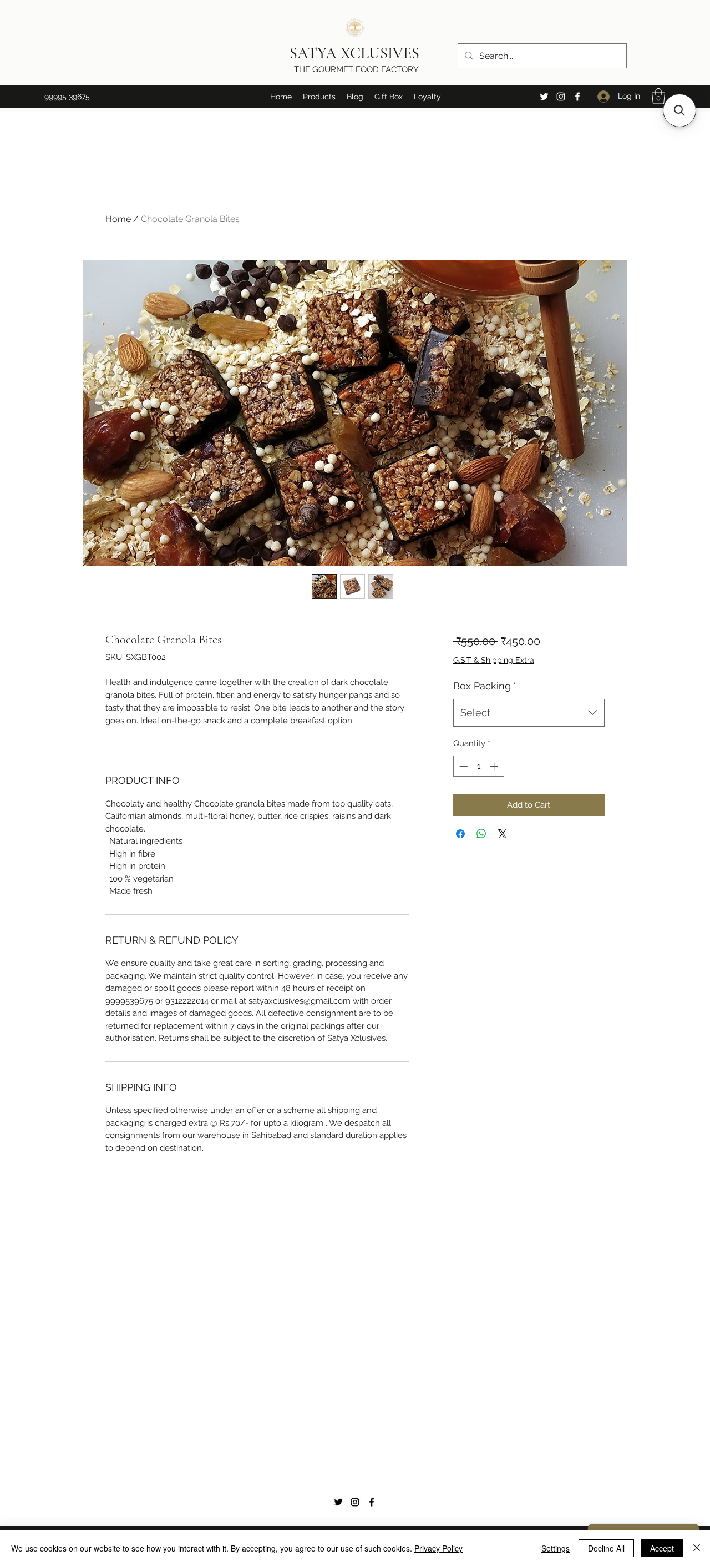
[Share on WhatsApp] (481, 833)
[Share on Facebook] (460, 833)
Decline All (606, 1548)
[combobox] (529, 713)
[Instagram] (560, 96)
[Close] (696, 1548)
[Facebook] (577, 96)
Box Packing (484, 686)
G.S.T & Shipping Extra (493, 660)
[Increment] (495, 766)
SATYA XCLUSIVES (356, 53)
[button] (319, 96)
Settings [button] (555, 1548)
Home (118, 219)
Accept (662, 1548)
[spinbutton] (478, 766)
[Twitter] (544, 96)
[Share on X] (502, 833)
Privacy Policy (438, 1548)
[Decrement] (462, 766)
